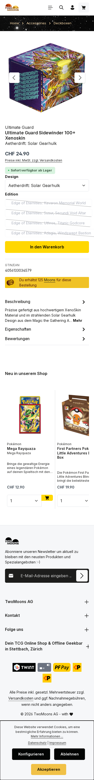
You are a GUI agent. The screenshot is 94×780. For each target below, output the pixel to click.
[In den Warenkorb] (47, 498)
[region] (47, 78)
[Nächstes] (79, 77)
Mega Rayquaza (21, 448)
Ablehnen (69, 754)
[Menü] (50, 8)
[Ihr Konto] (72, 8)
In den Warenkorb (47, 247)
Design (11, 176)
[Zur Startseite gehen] (12, 7)
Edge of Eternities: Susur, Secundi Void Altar (51, 214)
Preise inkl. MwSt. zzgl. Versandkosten (33, 160)
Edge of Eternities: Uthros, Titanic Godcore (51, 224)
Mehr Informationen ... (47, 736)
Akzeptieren (48, 769)
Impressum (57, 743)
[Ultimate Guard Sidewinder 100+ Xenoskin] (47, 78)
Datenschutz (37, 743)
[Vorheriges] (14, 77)
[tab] (45, 310)
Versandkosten (20, 698)
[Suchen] (61, 8)
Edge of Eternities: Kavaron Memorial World (51, 204)
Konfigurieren (31, 754)
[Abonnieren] (82, 575)
